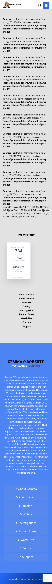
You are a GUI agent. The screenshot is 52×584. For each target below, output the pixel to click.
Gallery (27, 306)
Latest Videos (26, 298)
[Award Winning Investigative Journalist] (13, 4)
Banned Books (26, 314)
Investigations (27, 310)
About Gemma (27, 294)
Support (26, 326)
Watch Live (27, 318)
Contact (26, 322)
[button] (46, 5)
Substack (27, 302)
